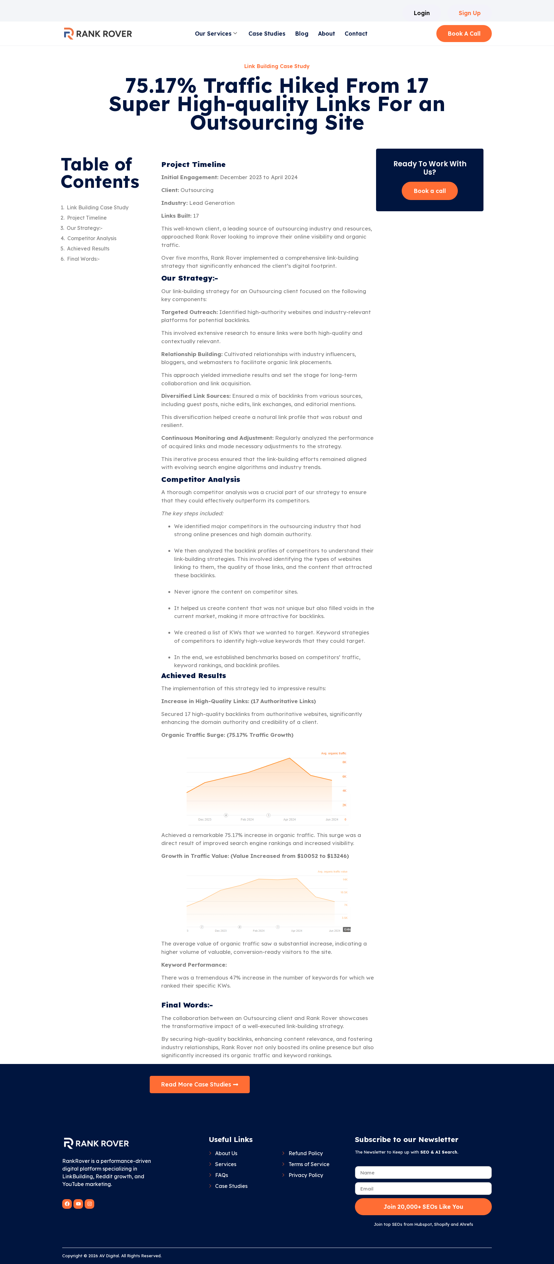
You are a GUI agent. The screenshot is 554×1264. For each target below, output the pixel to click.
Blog (301, 33)
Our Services (213, 33)
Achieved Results (88, 248)
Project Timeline (87, 217)
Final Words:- (83, 259)
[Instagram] (89, 1204)
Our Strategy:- (85, 228)
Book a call (430, 190)
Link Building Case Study (98, 207)
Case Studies (266, 33)
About (326, 33)
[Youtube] (78, 1204)
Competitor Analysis (91, 238)
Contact (356, 33)
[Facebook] (67, 1204)
